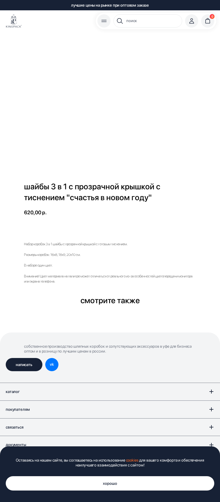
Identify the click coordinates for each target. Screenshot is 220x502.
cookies (132, 460)
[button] (24, 364)
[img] (14, 21)
